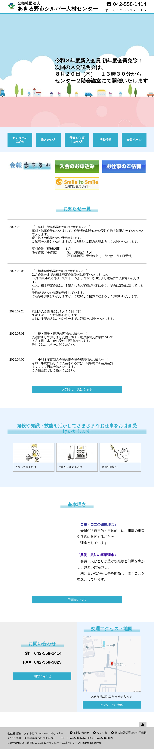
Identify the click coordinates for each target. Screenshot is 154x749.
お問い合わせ (42, 676)
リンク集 (102, 732)
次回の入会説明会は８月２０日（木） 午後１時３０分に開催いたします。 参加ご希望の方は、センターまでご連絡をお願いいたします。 (74, 315)
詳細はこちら (77, 599)
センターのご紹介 (112, 704)
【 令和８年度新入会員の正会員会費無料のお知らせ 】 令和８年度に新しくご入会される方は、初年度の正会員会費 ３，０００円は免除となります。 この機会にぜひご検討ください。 (72, 365)
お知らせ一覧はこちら (77, 389)
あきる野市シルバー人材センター (58, 6)
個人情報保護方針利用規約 (130, 732)
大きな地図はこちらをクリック (112, 696)
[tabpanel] (77, 70)
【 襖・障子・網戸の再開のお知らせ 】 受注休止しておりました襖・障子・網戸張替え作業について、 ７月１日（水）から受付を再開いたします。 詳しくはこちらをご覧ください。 (74, 339)
